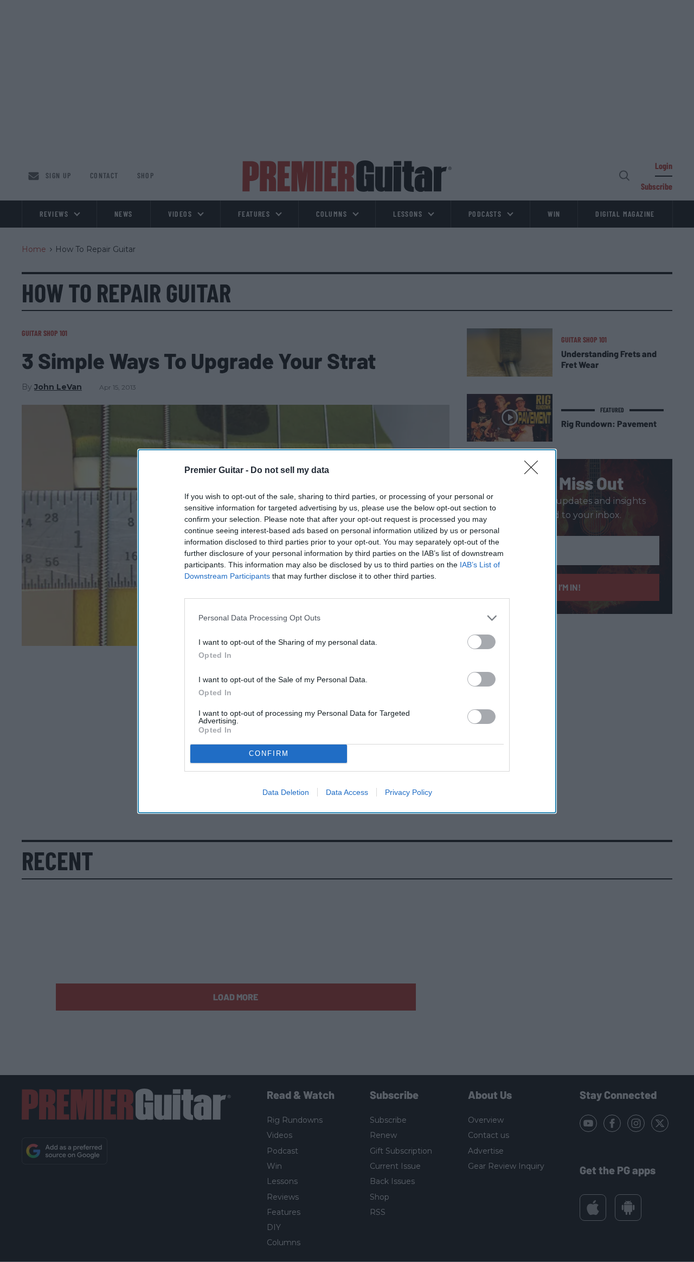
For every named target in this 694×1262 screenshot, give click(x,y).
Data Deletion (285, 792)
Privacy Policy (408, 792)
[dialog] (347, 631)
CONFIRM (269, 753)
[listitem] (347, 618)
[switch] (481, 642)
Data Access (347, 792)
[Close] (534, 471)
